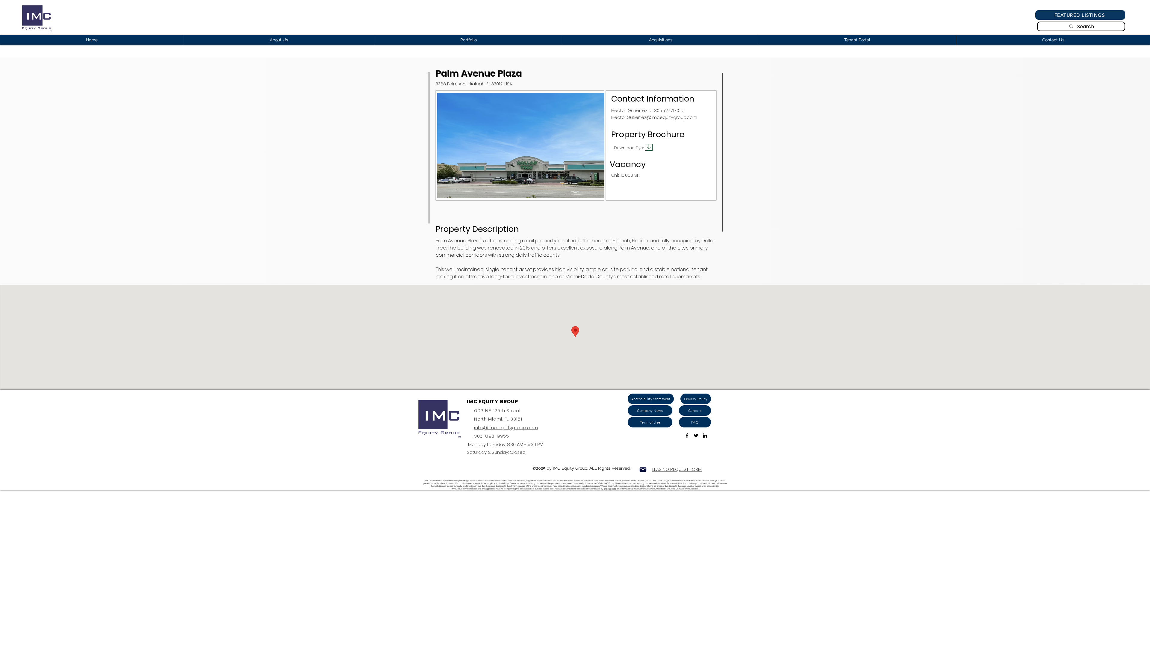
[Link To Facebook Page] (687, 436)
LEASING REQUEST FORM (677, 469)
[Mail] (643, 470)
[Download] (649, 147)
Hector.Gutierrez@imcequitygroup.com (654, 117)
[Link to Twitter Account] (696, 436)
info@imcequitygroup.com (506, 427)
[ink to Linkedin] (705, 436)
